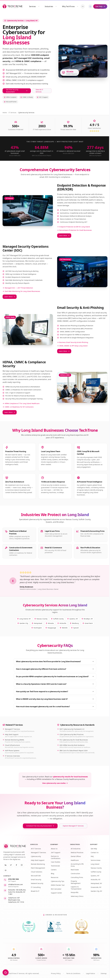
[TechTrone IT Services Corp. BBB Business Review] (55, 926)
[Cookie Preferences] (6, 972)
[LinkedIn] (5, 865)
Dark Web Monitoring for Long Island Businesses (22, 291)
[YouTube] (5, 870)
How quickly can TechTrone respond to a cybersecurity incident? (42, 691)
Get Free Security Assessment (12, 91)
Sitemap (104, 973)
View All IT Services (39, 91)
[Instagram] (22, 865)
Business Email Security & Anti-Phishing (73, 342)
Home (5, 113)
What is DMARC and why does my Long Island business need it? (42, 699)
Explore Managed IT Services (73, 826)
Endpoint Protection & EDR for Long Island (74, 227)
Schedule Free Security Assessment (39, 826)
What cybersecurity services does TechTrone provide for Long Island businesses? (48, 661)
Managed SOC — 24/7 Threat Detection (19, 288)
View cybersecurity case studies (54, 783)
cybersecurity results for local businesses (70, 776)
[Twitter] (11, 865)
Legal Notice (90, 973)
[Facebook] (16, 865)
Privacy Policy (56, 973)
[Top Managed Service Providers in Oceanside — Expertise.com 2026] (28, 926)
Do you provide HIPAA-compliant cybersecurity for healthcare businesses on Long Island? (52, 676)
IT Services (12, 113)
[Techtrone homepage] (13, 6)
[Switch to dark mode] (90, 6)
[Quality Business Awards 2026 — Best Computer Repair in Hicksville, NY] (81, 926)
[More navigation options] (83, 6)
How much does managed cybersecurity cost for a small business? (43, 706)
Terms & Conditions (73, 973)
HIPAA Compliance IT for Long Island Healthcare (22, 403)
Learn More (63, 236)
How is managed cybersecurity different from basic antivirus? (41, 669)
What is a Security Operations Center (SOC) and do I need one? (41, 684)
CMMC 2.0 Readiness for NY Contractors (19, 407)
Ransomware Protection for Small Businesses (75, 230)
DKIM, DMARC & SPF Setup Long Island (73, 346)
